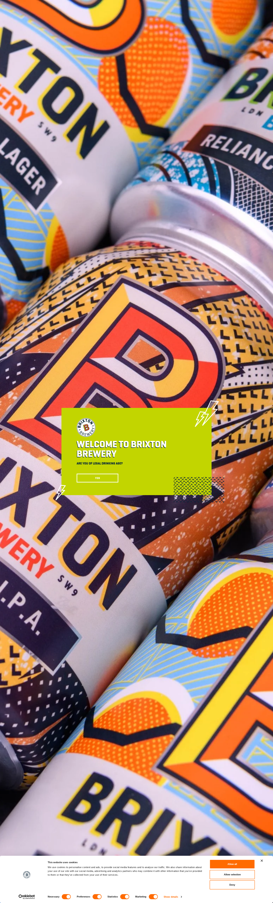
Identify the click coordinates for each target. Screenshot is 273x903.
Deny (232, 884)
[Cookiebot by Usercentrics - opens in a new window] (27, 896)
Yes (97, 478)
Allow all (232, 864)
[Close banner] (262, 861)
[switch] (97, 896)
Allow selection (232, 874)
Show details (171, 896)
